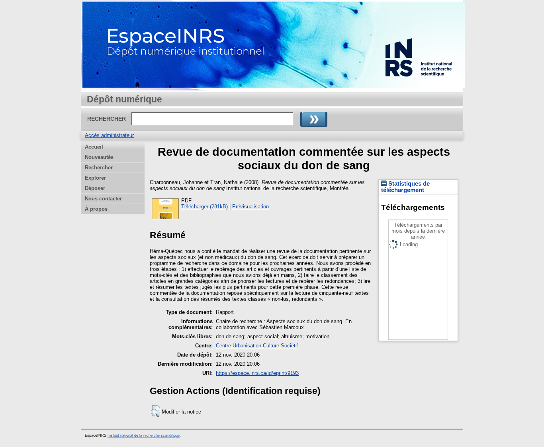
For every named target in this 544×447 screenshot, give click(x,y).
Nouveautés (99, 157)
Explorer (95, 178)
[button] (155, 411)
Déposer (95, 188)
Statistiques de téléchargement (405, 186)
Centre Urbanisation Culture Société (257, 346)
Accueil (94, 147)
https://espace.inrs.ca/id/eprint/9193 (257, 373)
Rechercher (99, 168)
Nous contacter (103, 199)
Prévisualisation (250, 207)
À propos (96, 209)
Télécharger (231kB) (204, 207)
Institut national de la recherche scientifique (144, 435)
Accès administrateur (109, 135)
